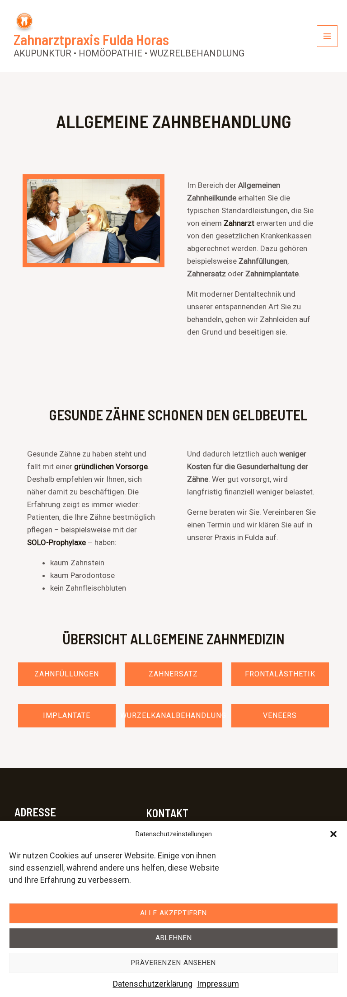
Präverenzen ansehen (173, 963)
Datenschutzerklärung (152, 983)
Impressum (218, 983)
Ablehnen (173, 938)
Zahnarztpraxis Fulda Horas (91, 39)
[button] (333, 834)
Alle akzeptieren (173, 913)
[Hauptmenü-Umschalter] (327, 36)
